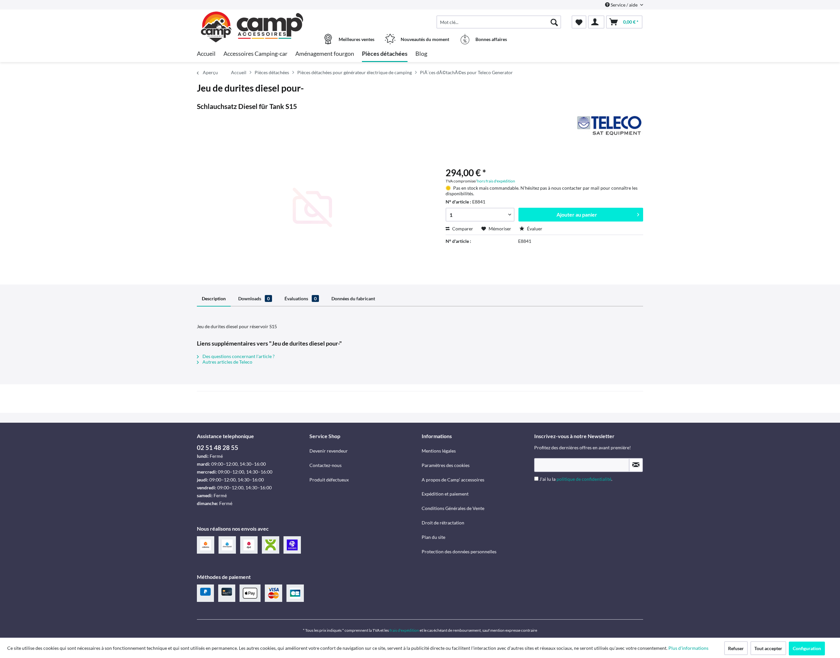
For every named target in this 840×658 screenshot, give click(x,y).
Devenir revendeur (328, 451)
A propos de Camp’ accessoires (453, 479)
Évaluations (300, 298)
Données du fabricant (353, 298)
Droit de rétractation (443, 522)
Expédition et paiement (445, 494)
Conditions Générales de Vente (453, 508)
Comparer (462, 228)
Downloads (254, 298)
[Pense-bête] (579, 22)
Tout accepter (768, 648)
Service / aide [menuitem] (624, 5)
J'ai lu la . (575, 479)
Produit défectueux (329, 479)
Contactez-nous (325, 465)
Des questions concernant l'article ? (238, 356)
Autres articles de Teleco (226, 362)
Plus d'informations (688, 648)
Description (214, 298)
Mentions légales (439, 451)
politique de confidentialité (583, 479)
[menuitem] (498, 22)
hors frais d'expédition (496, 181)
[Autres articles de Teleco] (609, 125)
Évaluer (534, 228)
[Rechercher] (554, 22)
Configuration (807, 648)
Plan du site (433, 537)
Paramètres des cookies (446, 465)
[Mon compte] (596, 22)
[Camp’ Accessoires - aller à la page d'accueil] (252, 19)
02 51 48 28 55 (217, 447)
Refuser (736, 648)
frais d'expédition (404, 630)
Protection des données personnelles (459, 551)
